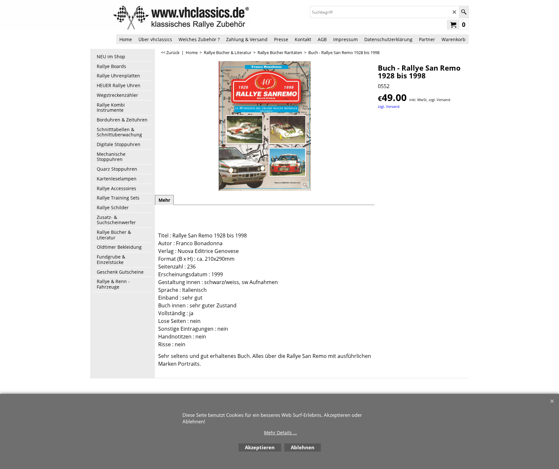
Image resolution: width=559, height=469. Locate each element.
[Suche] (463, 12)
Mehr (164, 200)
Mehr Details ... (280, 432)
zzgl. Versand (389, 106)
